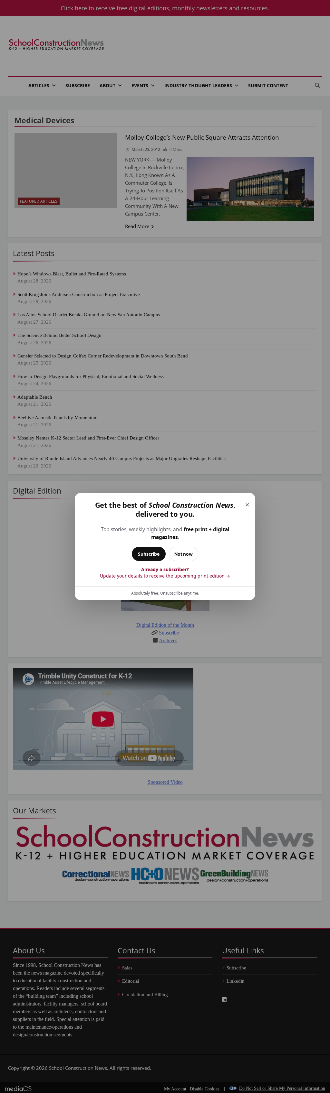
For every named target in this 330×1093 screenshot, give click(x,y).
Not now (183, 554)
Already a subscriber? (165, 572)
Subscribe (149, 554)
